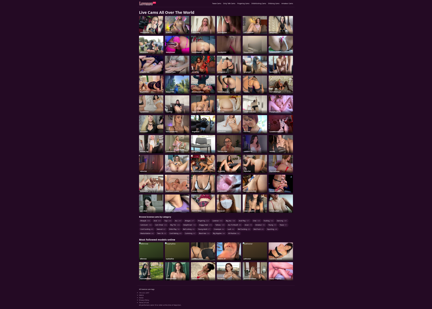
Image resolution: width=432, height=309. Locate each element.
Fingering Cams (243, 3)
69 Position (234, 233)
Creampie (219, 229)
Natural (161, 229)
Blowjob (145, 221)
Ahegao (189, 221)
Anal (157, 221)
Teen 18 (161, 233)
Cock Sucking (146, 229)
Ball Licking (189, 229)
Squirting (272, 229)
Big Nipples (219, 233)
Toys (167, 221)
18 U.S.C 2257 (144, 293)
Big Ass (230, 221)
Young (272, 225)
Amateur (260, 225)
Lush (231, 229)
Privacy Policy (144, 300)
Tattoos (220, 225)
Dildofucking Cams (258, 3)
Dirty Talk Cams (229, 3)
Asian (248, 225)
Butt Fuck (259, 229)
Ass (178, 221)
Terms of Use (144, 302)
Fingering (203, 221)
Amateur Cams (287, 3)
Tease (283, 225)
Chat (256, 221)
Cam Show (161, 225)
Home (141, 298)
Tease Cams (216, 3)
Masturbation (147, 233)
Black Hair (204, 233)
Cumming (190, 233)
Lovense (217, 221)
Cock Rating (175, 233)
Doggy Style (205, 225)
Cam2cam (146, 225)
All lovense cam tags (146, 289)
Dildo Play (174, 229)
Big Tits (175, 225)
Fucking (268, 221)
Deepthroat (189, 225)
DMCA (141, 295)
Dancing (282, 221)
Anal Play (244, 221)
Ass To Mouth (234, 225)
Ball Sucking (244, 229)
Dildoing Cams (273, 3)
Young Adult (204, 229)
